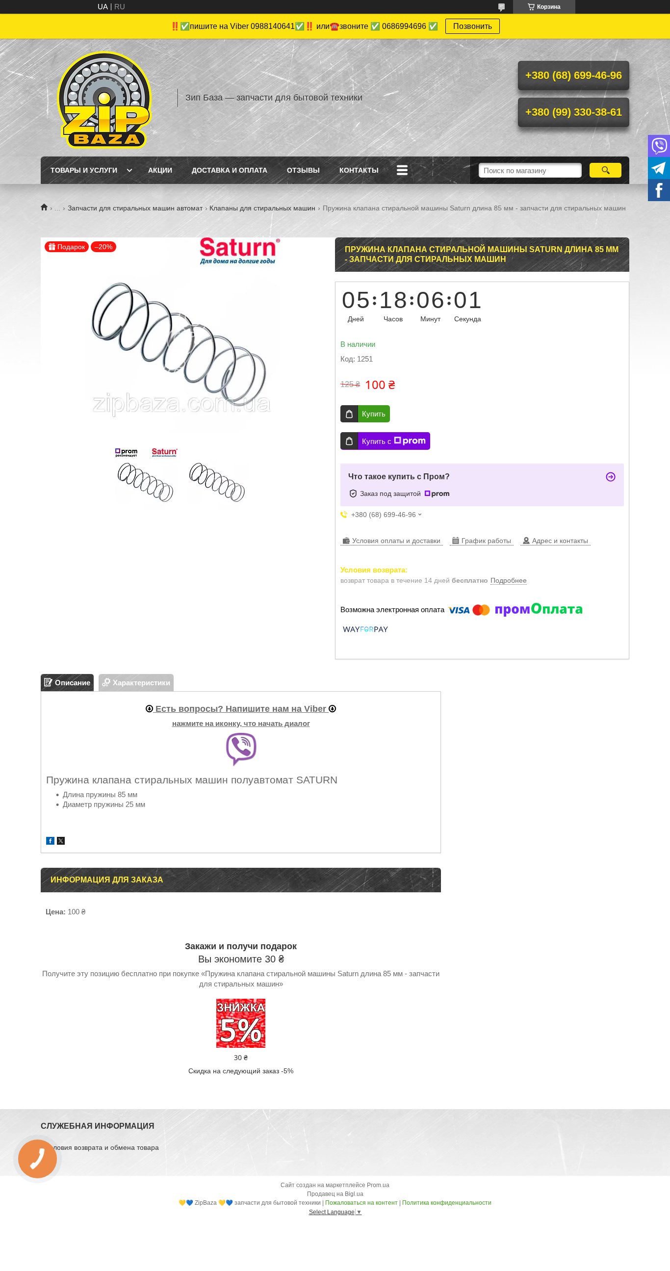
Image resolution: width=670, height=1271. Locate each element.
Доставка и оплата (229, 170)
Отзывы (303, 170)
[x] (61, 842)
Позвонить (472, 26)
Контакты (359, 170)
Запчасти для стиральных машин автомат (135, 208)
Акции (160, 170)
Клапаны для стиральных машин (262, 208)
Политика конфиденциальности (446, 1202)
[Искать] (605, 170)
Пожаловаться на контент (361, 1202)
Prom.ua (378, 1185)
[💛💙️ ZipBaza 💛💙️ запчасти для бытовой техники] (104, 97)
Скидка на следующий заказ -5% (240, 1071)
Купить (374, 414)
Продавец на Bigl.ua (335, 1194)
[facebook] (50, 842)
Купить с (376, 441)
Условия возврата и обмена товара (102, 1147)
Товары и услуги (84, 170)
